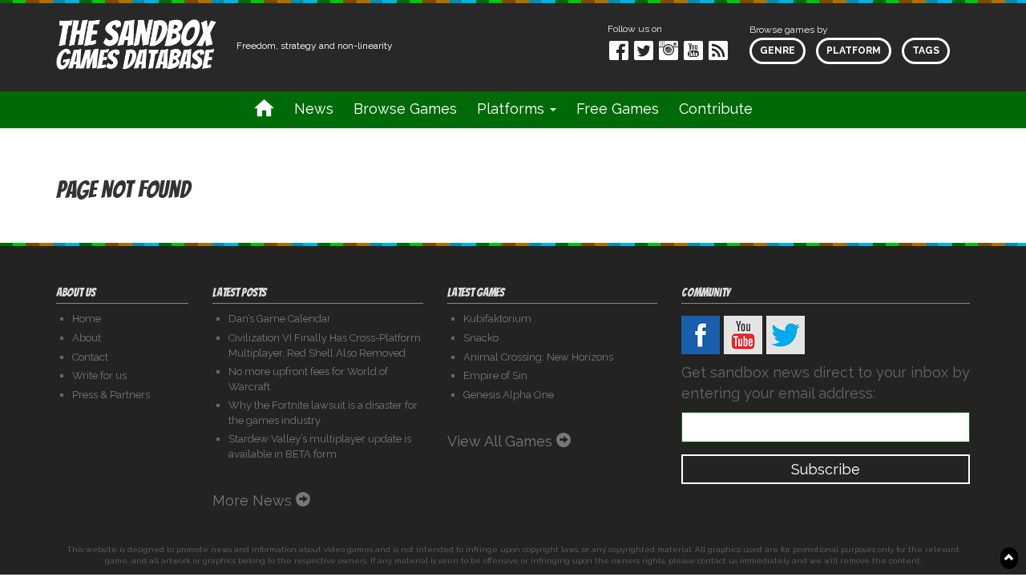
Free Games (617, 108)
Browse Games (405, 108)
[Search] (783, 109)
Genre (777, 50)
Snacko (481, 338)
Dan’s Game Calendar (279, 319)
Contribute (716, 108)
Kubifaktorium (497, 319)
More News (254, 500)
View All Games (501, 441)
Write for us (99, 375)
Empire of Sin (495, 375)
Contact (90, 357)
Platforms (512, 108)
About (86, 338)
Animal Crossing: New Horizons (538, 357)
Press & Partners (111, 395)
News (313, 108)
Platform (853, 50)
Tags (925, 50)
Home (86, 319)
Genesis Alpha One (508, 395)
